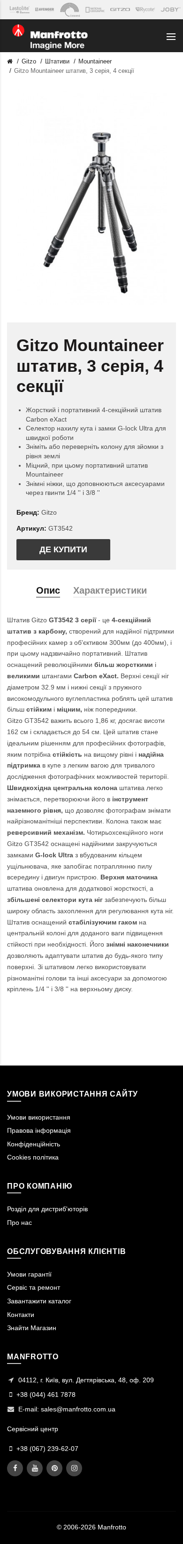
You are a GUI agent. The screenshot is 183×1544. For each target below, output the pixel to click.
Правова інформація (39, 1130)
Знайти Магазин (31, 1328)
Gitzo (29, 61)
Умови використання (38, 1117)
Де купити (63, 549)
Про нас (19, 1222)
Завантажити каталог (39, 1301)
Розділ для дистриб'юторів (47, 1209)
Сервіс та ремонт (33, 1287)
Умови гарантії (29, 1274)
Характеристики (110, 590)
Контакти (20, 1314)
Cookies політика (33, 1157)
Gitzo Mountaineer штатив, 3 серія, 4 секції (74, 70)
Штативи (57, 61)
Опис (48, 590)
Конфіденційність (33, 1144)
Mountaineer (95, 61)
